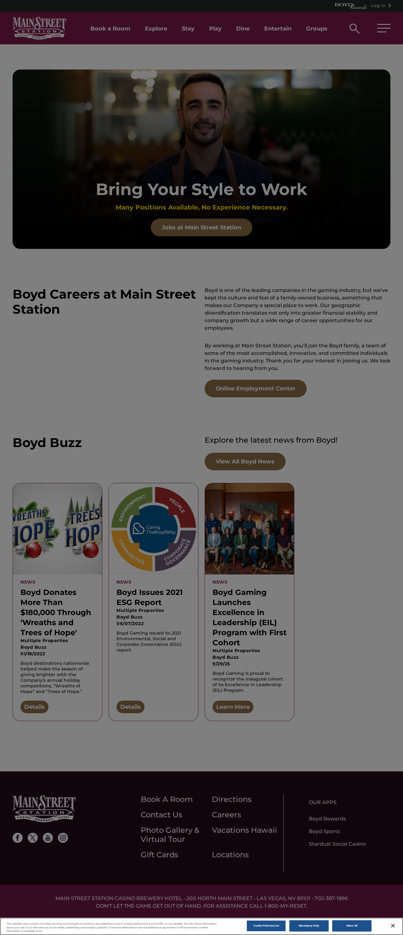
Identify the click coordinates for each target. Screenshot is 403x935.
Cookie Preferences (266, 925)
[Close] (393, 926)
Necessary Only (309, 925)
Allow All (352, 925)
